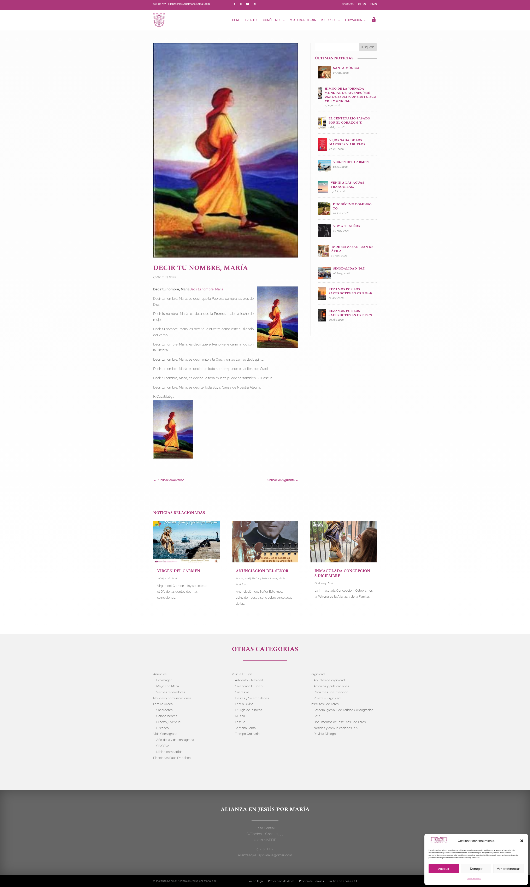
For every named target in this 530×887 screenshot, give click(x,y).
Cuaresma (242, 692)
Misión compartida (169, 752)
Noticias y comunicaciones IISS (336, 728)
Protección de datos (281, 881)
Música (240, 716)
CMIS (373, 4)
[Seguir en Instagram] (254, 3)
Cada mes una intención (331, 692)
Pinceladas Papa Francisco (172, 758)
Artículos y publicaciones (331, 686)
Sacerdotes (164, 710)
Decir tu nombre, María (206, 289)
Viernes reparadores (170, 692)
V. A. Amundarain (303, 20)
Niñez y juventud (168, 722)
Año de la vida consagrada (175, 740)
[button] (522, 841)
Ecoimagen (164, 680)
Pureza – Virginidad (327, 698)
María (172, 277)
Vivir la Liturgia (242, 674)
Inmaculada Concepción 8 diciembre (342, 573)
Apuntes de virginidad (329, 680)
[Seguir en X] (240, 3)
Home (236, 20)
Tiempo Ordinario (247, 734)
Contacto (348, 4)
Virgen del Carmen (179, 571)
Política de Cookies (311, 881)
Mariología (241, 584)
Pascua (240, 722)
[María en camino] (173, 430)
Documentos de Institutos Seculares (340, 722)
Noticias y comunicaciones (172, 698)
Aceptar (443, 869)
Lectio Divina (244, 704)
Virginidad (318, 674)
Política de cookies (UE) (344, 881)
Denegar (476, 869)
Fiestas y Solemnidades (264, 578)
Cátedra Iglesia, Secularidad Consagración (343, 710)
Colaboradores (166, 716)
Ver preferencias (508, 869)
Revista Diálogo (325, 734)
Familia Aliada (163, 704)
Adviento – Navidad (249, 680)
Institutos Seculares (324, 704)
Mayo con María (167, 686)
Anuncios (159, 674)
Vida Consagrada (165, 734)
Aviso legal (256, 881)
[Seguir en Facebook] (234, 3)
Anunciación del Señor (262, 571)
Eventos (251, 20)
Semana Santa (245, 728)
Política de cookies (474, 879)
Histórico (162, 728)
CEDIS (362, 4)
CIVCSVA (162, 746)
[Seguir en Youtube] (247, 3)
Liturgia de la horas (248, 710)
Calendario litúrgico (249, 686)
